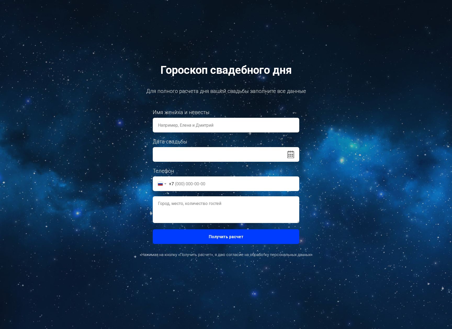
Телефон (163, 171)
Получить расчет (226, 236)
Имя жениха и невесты (181, 112)
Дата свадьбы (170, 141)
